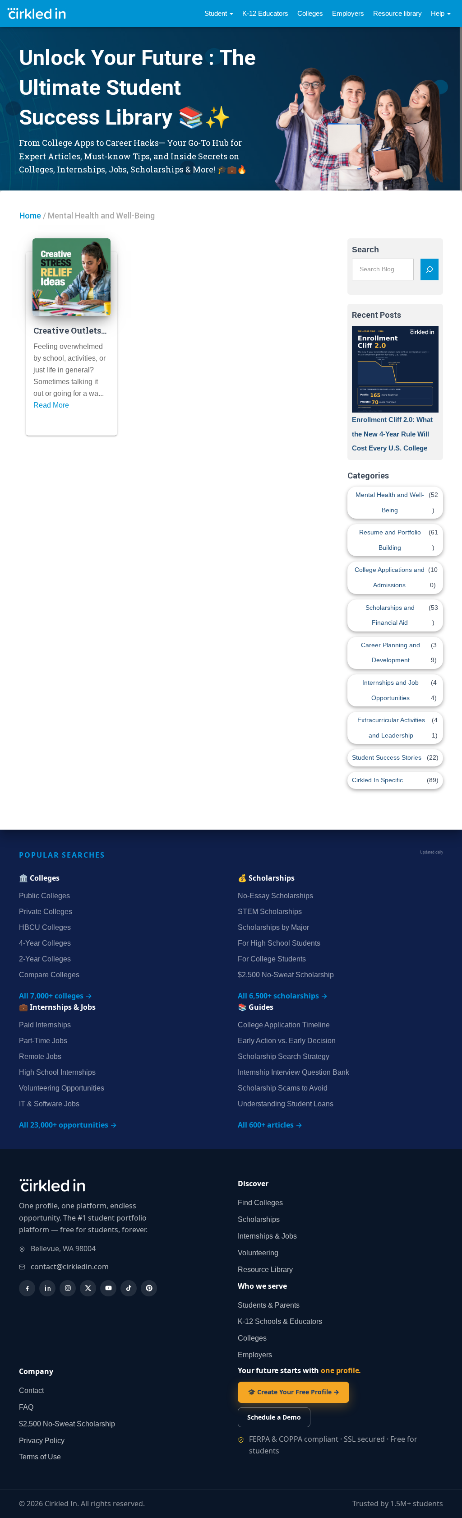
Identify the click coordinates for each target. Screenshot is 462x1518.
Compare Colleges (49, 975)
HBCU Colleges (45, 927)
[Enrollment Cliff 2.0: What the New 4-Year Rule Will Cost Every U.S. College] (395, 369)
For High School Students (279, 943)
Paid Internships (45, 1025)
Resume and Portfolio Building (390, 540)
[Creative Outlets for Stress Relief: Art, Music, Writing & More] (71, 277)
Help (438, 13)
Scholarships (259, 1219)
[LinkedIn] (47, 1288)
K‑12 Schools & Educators (280, 1321)
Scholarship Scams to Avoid (283, 1088)
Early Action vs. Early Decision (287, 1040)
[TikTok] (128, 1288)
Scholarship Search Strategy (283, 1056)
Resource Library (265, 1269)
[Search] (429, 269)
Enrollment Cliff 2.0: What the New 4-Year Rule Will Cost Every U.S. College (392, 434)
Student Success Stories (386, 757)
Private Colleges (45, 911)
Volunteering (258, 1253)
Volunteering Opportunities (61, 1088)
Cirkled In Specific (377, 780)
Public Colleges (44, 896)
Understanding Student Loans (285, 1104)
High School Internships (57, 1072)
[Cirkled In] (38, 13)
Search (365, 249)
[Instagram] (68, 1288)
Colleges (310, 13)
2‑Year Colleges (45, 959)
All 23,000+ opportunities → (68, 1125)
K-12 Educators (265, 13)
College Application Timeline (284, 1025)
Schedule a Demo (274, 1417)
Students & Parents (269, 1305)
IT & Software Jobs (49, 1104)
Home (30, 215)
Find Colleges (260, 1203)
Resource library (397, 13)
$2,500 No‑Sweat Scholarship (286, 975)
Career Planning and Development (390, 652)
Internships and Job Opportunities (390, 690)
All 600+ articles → (270, 1125)
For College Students (272, 959)
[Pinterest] (149, 1288)
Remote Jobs (40, 1056)
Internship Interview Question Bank (293, 1072)
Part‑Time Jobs (43, 1040)
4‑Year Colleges (45, 943)
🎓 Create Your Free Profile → (293, 1392)
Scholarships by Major (273, 927)
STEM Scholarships (270, 911)
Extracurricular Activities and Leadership (391, 727)
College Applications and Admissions (390, 577)
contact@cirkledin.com (70, 1267)
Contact (31, 1390)
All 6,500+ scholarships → (283, 996)
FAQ (26, 1407)
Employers (348, 13)
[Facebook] (27, 1288)
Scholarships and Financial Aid (390, 615)
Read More (51, 405)
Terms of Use (40, 1457)
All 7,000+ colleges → (55, 996)
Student (216, 13)
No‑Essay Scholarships (275, 896)
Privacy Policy (42, 1440)
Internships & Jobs (267, 1236)
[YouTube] (108, 1288)
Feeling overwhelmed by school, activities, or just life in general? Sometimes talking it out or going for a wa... (69, 370)
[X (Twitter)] (88, 1288)
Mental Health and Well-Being (390, 502)
